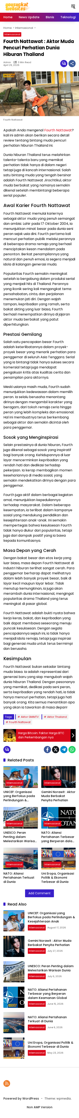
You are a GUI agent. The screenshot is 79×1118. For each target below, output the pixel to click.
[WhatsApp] (72, 749)
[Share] (72, 63)
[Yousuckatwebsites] (17, 6)
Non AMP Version (39, 1107)
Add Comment (39, 893)
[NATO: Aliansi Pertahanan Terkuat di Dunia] (20, 858)
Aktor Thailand (57, 717)
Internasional (12, 34)
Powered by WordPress (21, 1098)
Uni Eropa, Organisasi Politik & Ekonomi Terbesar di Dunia (57, 878)
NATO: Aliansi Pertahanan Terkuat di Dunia (18, 878)
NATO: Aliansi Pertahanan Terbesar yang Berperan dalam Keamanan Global (58, 837)
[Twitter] (55, 749)
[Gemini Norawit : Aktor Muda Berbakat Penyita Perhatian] (58, 777)
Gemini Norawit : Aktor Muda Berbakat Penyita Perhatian (58, 796)
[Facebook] (47, 749)
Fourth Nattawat (58, 130)
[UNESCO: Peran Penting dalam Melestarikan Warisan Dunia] (20, 818)
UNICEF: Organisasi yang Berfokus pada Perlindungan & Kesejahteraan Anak (19, 796)
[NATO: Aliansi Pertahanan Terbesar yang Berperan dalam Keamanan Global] (58, 818)
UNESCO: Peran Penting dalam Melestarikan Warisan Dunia (20, 837)
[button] (73, 6)
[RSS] (6, 1083)
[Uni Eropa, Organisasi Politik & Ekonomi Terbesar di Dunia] (58, 858)
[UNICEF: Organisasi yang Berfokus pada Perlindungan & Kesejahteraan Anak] (20, 777)
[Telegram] (63, 749)
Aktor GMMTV (30, 717)
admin (7, 62)
